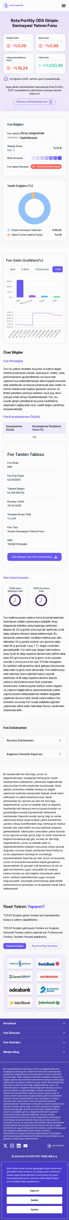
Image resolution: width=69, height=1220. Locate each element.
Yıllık (58, 269)
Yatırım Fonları (14, 945)
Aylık (12, 269)
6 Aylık (25, 269)
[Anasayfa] (13, 6)
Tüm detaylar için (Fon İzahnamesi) (31, 556)
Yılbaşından (42, 269)
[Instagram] (12, 1146)
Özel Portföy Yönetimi (45, 945)
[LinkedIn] (19, 1146)
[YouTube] (25, 1145)
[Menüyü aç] (64, 6)
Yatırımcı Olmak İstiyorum (31, 101)
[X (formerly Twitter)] (5, 1146)
